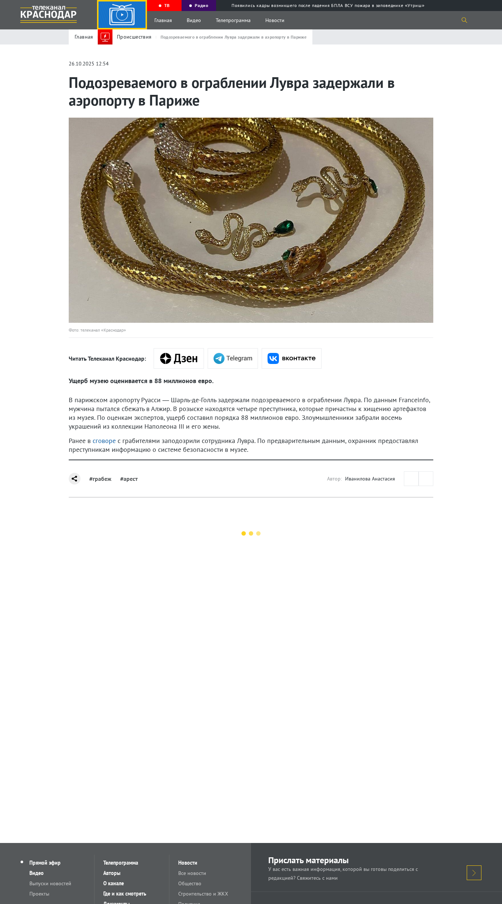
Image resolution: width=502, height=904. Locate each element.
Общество (189, 883)
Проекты (39, 893)
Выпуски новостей (50, 883)
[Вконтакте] (292, 358)
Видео (194, 20)
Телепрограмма (233, 20)
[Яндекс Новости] (179, 358)
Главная (163, 20)
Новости (274, 20)
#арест (129, 478)
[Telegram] (233, 358)
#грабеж (100, 478)
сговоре (104, 440)
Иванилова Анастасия (370, 478)
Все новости (192, 873)
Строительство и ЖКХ (203, 893)
